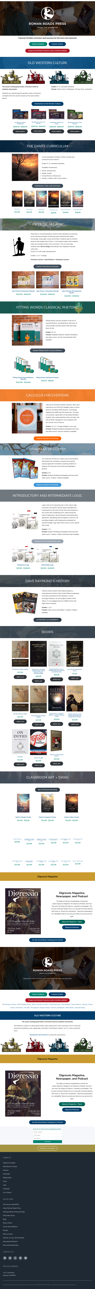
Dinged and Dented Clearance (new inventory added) (47, 51)
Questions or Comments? (47, 1148)
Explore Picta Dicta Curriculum (47, 267)
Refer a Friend (7, 1234)
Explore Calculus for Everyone (47, 438)
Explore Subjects (38, 44)
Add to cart (20, 677)
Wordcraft (6, 1174)
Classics (5, 1170)
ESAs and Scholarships (10, 1245)
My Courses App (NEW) (11, 1204)
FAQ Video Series (9, 1216)
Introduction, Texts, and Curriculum (47, 186)
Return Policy (7, 1223)
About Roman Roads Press (12, 1208)
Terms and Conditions (10, 1227)
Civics (5, 1181)
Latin (4, 1185)
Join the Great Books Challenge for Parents (47, 940)
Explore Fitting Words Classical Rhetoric (47, 350)
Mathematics (7, 1178)
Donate (5, 1230)
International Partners (10, 1241)
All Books (6, 1189)
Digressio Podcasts (72, 927)
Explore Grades (57, 44)
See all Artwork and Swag (47, 790)
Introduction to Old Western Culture (47, 104)
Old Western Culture (10, 1167)
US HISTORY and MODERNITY (47, 620)
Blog (4, 1219)
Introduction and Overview (39, 1035)
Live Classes (7, 1192)
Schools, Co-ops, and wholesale (13, 1238)
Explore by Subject (9, 1163)
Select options (20, 131)
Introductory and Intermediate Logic (47, 541)
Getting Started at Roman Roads (14, 1212)
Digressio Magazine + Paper (72, 922)
